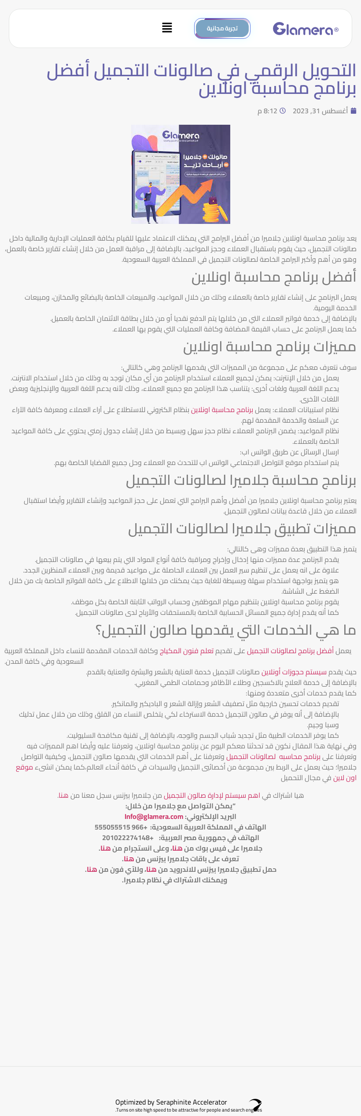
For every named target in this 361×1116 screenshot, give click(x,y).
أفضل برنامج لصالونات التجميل (290, 650)
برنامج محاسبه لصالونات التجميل (273, 756)
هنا (64, 795)
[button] (97, 28)
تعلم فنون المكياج (187, 650)
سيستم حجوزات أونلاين (295, 671)
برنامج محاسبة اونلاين (222, 409)
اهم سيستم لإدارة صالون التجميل (211, 795)
